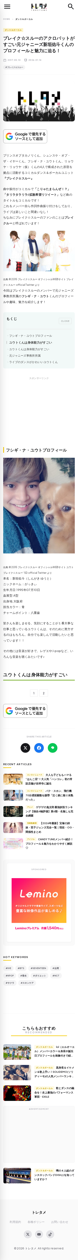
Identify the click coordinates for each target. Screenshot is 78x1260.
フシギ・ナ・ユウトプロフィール (30, 335)
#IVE (8, 968)
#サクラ (10, 982)
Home (6, 19)
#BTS (21, 968)
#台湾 (55, 968)
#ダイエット (39, 975)
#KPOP (10, 975)
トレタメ (39, 1212)
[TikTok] (50, 1234)
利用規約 (15, 1222)
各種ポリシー (36, 1222)
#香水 (23, 975)
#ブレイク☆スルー (14, 67)
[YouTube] (39, 1234)
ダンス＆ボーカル (13, 30)
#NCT (55, 975)
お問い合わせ (59, 1222)
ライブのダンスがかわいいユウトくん (33, 362)
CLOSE (65, 320)
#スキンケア (27, 982)
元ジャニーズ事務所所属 (25, 355)
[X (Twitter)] (28, 1234)
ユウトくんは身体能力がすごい (30, 342)
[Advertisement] (39, 416)
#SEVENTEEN (38, 968)
